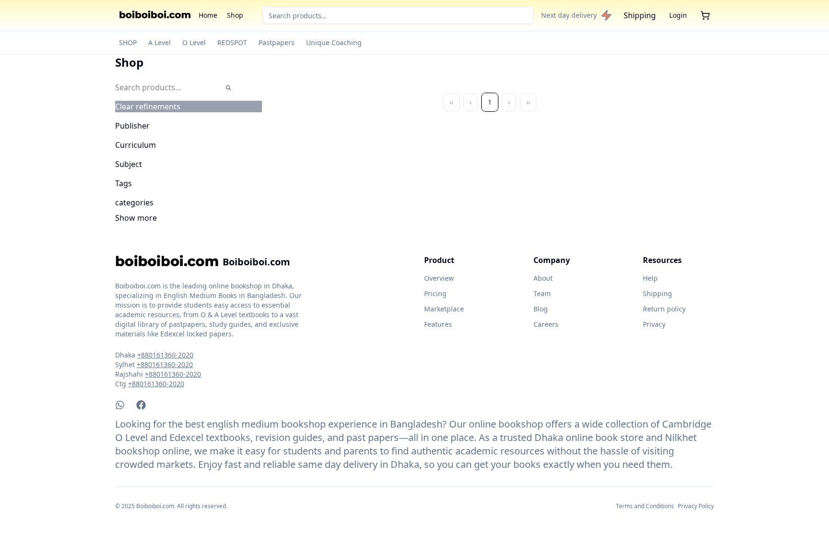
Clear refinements (147, 106)
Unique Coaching (334, 42)
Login (678, 15)
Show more (136, 218)
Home (208, 15)
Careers (545, 324)
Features (438, 324)
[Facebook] (141, 405)
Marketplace (444, 308)
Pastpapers (277, 42)
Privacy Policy (696, 506)
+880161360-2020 (165, 354)
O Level (194, 42)
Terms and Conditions (645, 506)
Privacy (654, 324)
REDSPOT (232, 42)
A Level (159, 42)
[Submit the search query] (228, 87)
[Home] (155, 15)
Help (650, 278)
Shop (235, 15)
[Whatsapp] (120, 405)
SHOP (128, 42)
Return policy (664, 308)
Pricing (435, 293)
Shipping (640, 15)
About (543, 278)
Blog (540, 308)
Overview (439, 278)
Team (542, 293)
